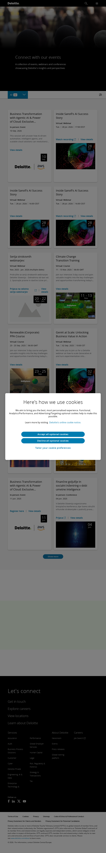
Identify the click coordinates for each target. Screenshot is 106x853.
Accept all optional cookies (53, 434)
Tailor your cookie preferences (53, 447)
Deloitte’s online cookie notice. (65, 422)
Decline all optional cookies (53, 440)
